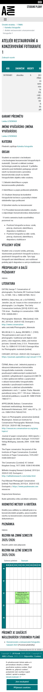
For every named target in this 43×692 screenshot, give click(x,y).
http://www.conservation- (13, 324)
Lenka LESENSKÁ (9, 121)
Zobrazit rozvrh (8, 57)
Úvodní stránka (8, 24)
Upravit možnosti (12, 677)
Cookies (37, 656)
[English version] (39, 2)
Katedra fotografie (12, 27)
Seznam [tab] (24, 560)
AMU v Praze (7, 656)
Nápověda (28, 656)
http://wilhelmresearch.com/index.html (18, 476)
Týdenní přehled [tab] (10, 560)
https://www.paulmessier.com (25, 486)
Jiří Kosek (16, 653)
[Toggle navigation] (5, 19)
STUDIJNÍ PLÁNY (34, 7)
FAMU (20, 24)
